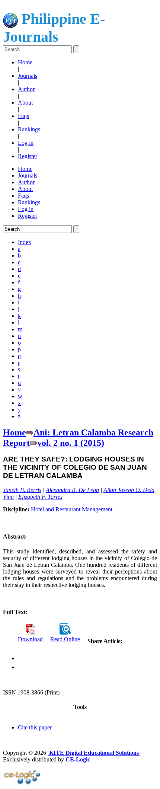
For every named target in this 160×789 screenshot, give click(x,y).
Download (30, 639)
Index (24, 242)
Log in (25, 143)
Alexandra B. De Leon (72, 490)
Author (26, 89)
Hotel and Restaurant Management (71, 509)
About (25, 102)
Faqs (23, 116)
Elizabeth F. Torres (40, 496)
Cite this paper (35, 727)
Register (27, 156)
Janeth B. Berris (22, 490)
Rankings (29, 129)
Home (25, 62)
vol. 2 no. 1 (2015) (70, 443)
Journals (27, 76)
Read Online (65, 639)
